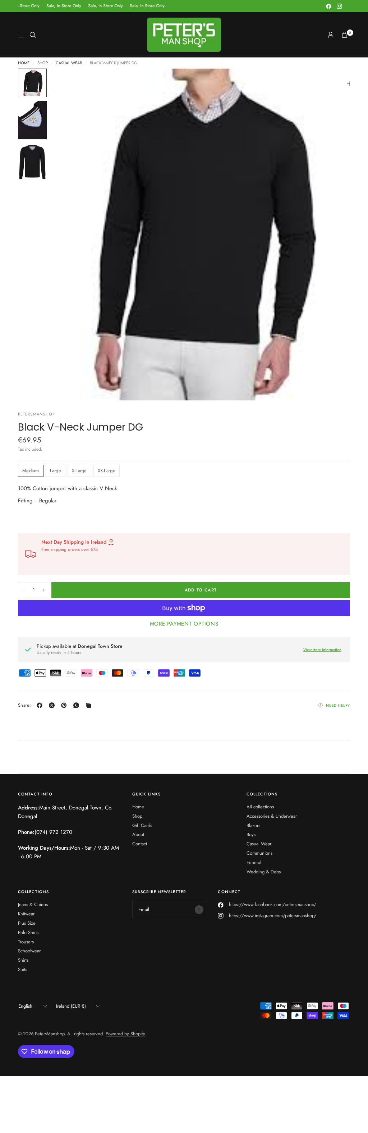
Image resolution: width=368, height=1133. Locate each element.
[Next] (331, 234)
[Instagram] (339, 6)
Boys (251, 834)
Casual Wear (69, 63)
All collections (260, 806)
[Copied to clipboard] (90, 705)
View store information (322, 650)
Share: (24, 705)
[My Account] (330, 35)
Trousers (26, 941)
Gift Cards (142, 825)
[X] (53, 705)
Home (23, 63)
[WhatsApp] (77, 705)
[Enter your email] (199, 909)
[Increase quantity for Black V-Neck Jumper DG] (43, 590)
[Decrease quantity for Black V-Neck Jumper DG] (23, 590)
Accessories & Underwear (272, 816)
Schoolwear (29, 950)
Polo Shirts (28, 932)
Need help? (338, 705)
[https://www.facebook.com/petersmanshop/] (41, 705)
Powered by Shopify (125, 1033)
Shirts (23, 960)
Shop (42, 63)
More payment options (184, 623)
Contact (139, 843)
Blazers (253, 825)
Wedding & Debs (264, 871)
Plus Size (27, 923)
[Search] (32, 35)
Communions (259, 853)
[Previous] (68, 234)
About (138, 834)
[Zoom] (349, 83)
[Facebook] (328, 6)
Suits (22, 969)
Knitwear (26, 913)
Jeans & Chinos (33, 904)
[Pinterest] (65, 705)
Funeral (254, 862)
